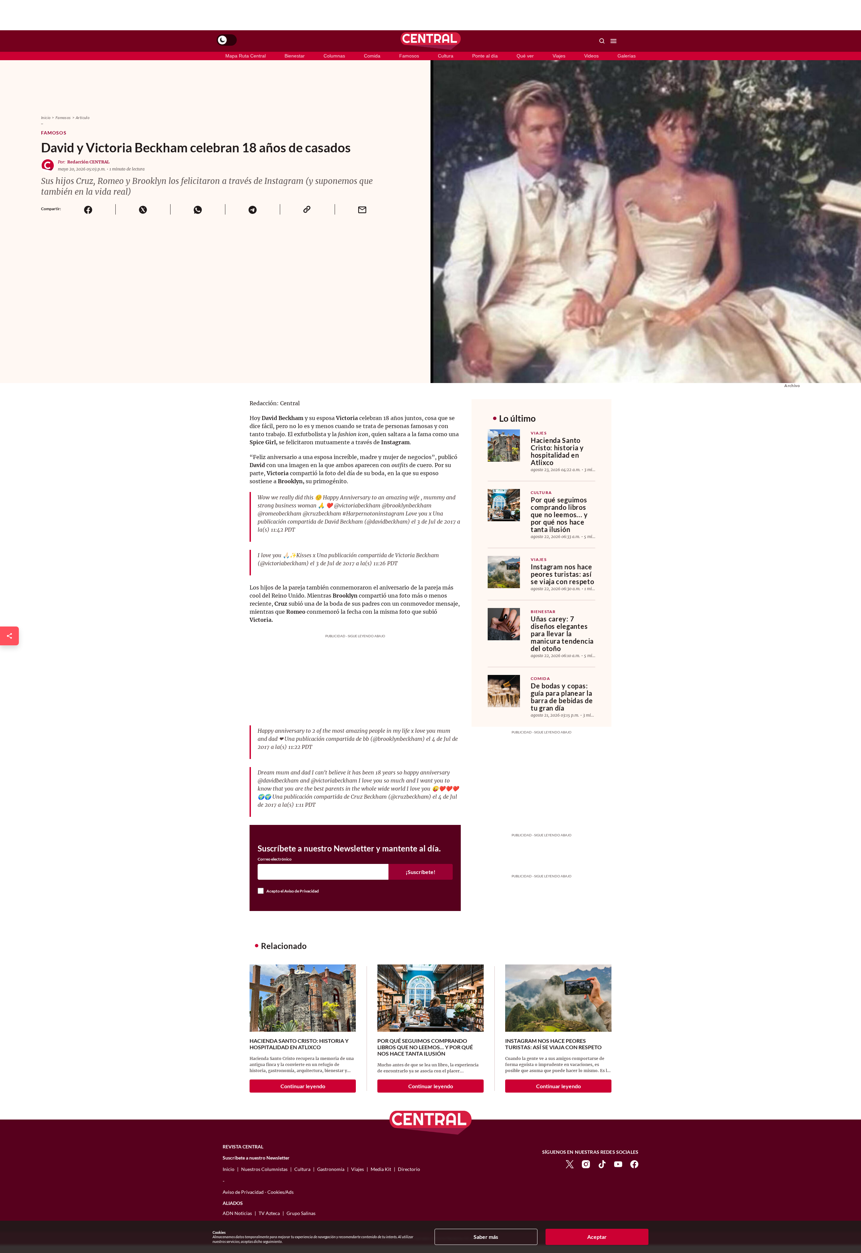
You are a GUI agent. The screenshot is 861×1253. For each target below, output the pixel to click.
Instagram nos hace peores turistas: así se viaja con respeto (562, 574)
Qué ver (525, 56)
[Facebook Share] (88, 209)
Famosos (409, 56)
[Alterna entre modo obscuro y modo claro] (227, 40)
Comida (372, 56)
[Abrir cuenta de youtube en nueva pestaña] (618, 1164)
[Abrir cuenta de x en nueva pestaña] (570, 1164)
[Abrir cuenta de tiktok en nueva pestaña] (602, 1164)
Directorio (409, 1169)
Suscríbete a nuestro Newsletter (256, 1157)
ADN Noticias (237, 1213)
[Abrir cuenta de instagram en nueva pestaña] (586, 1164)
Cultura (445, 56)
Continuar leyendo (302, 1086)
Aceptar (597, 1236)
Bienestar (295, 56)
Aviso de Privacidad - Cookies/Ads (258, 1192)
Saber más (486, 1236)
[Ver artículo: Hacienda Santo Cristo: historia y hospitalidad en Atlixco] (504, 445)
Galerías (626, 56)
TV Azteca (269, 1213)
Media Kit (381, 1169)
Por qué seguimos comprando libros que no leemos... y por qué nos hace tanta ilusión (559, 514)
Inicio (45, 117)
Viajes (559, 56)
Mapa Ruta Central (245, 56)
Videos (591, 56)
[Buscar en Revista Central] (602, 41)
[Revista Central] (431, 41)
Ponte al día (485, 56)
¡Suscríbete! (421, 872)
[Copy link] (307, 209)
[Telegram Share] (252, 209)
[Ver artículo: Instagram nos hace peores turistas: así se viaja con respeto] (504, 572)
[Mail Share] (362, 209)
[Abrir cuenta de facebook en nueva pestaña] (634, 1164)
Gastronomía (330, 1169)
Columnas (334, 56)
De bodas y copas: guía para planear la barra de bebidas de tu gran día (562, 697)
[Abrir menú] (613, 41)
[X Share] (142, 209)
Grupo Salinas (301, 1213)
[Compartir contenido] (9, 635)
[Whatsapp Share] (197, 209)
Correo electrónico (275, 859)
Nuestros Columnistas (264, 1169)
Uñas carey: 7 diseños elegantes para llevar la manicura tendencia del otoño (562, 633)
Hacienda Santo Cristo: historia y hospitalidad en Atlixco (557, 451)
